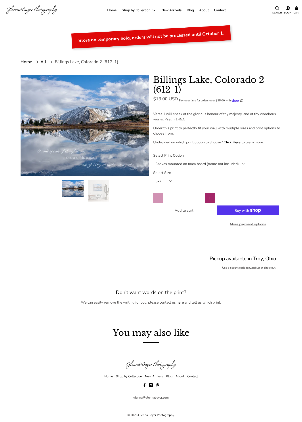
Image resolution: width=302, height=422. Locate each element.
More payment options (248, 224)
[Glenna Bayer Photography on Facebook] (144, 386)
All (43, 62)
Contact (220, 10)
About (204, 10)
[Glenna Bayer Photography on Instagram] (151, 386)
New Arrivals (171, 10)
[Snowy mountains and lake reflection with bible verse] (85, 125)
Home (112, 10)
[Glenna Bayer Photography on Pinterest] (157, 386)
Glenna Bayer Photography (156, 415)
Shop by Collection (136, 10)
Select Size (162, 172)
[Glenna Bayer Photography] (32, 10)
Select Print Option (168, 155)
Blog (190, 10)
